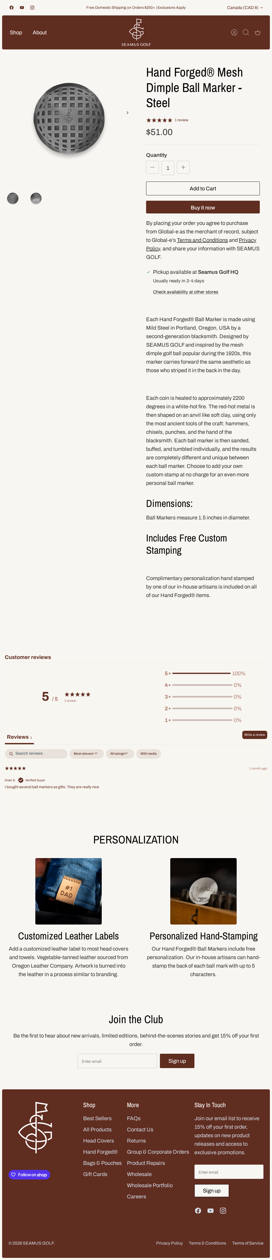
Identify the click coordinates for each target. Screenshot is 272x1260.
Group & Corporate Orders (158, 1152)
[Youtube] (22, 7)
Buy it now (203, 208)
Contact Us (140, 1129)
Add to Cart (203, 188)
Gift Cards (95, 1174)
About (40, 32)
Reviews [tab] (19, 737)
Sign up (177, 1061)
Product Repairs (146, 1163)
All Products (97, 1129)
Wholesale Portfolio (150, 1185)
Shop (16, 32)
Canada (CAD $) (242, 7)
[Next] (127, 113)
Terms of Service (248, 1243)
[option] (69, 119)
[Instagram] (32, 7)
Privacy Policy (169, 1243)
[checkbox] (148, 754)
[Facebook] (11, 7)
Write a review (254, 735)
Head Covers (98, 1141)
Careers (136, 1196)
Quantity (156, 155)
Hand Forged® (100, 1152)
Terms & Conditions (207, 1243)
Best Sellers (97, 1118)
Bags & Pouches (102, 1163)
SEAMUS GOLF (38, 1243)
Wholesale (139, 1174)
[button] (203, 673)
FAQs (134, 1118)
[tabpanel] (136, 783)
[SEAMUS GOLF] (136, 32)
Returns (136, 1141)
